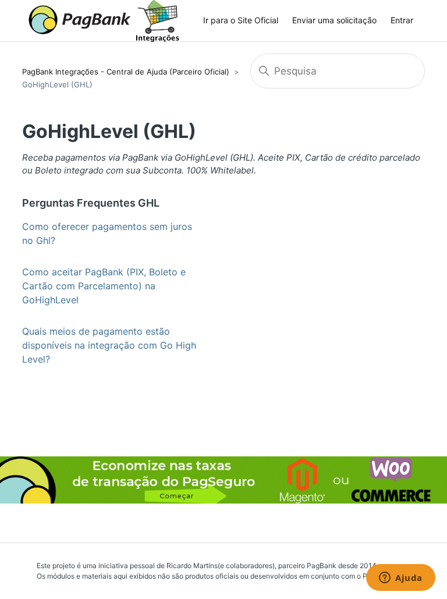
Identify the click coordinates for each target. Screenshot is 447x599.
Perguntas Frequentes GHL (90, 203)
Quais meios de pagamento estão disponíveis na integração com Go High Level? (109, 345)
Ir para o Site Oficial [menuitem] (240, 20)
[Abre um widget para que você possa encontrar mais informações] (400, 578)
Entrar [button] (402, 20)
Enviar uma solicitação (334, 20)
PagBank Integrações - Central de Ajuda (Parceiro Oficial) (125, 71)
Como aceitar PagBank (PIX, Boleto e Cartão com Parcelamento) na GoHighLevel (104, 286)
